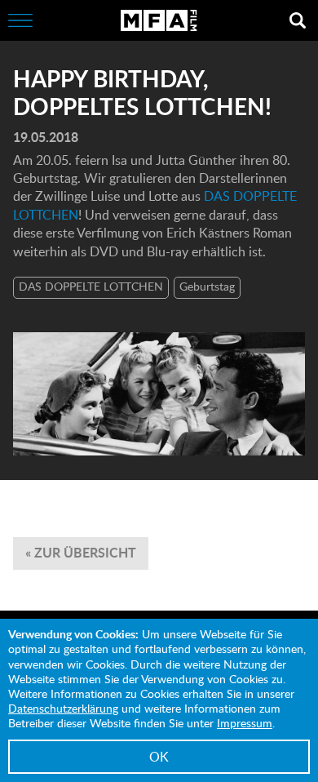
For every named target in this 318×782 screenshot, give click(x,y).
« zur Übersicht (80, 552)
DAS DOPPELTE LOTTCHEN (91, 286)
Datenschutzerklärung (63, 708)
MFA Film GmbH (159, 20)
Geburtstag (207, 286)
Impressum (244, 723)
